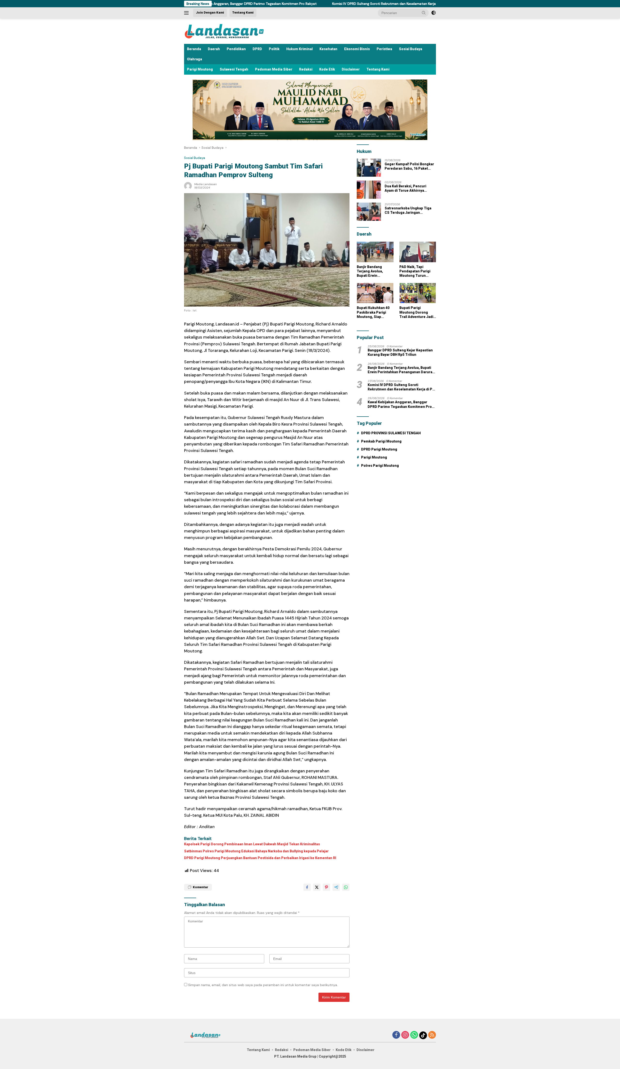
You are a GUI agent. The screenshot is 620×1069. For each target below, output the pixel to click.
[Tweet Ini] (316, 887)
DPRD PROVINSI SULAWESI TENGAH (391, 433)
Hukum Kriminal (299, 49)
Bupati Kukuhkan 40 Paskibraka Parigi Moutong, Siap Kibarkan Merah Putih (375, 312)
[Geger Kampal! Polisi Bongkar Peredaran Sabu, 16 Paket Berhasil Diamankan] (369, 167)
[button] (424, 12)
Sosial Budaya (410, 49)
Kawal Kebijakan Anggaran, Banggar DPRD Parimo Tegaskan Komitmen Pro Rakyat (400, 404)
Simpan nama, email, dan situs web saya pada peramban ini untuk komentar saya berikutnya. (263, 985)
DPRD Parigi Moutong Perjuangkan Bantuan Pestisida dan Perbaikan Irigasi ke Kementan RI (260, 858)
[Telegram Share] (336, 887)
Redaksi (305, 69)
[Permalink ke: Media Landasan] (188, 185)
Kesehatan (328, 49)
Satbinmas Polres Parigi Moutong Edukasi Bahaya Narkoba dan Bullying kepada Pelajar (256, 851)
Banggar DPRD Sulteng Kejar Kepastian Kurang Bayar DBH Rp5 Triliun (400, 352)
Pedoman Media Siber (273, 69)
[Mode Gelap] (433, 13)
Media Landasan (205, 184)
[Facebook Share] (307, 887)
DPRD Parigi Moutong (379, 449)
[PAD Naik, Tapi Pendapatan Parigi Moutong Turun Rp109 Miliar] (417, 252)
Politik (274, 49)
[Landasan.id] (230, 31)
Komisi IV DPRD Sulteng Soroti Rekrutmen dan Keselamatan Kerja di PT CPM (346, 3)
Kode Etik (327, 69)
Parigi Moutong (200, 69)
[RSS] (432, 1035)
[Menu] (187, 13)
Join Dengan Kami (210, 12)
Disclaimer (351, 69)
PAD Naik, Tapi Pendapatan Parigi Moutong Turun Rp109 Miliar (414, 271)
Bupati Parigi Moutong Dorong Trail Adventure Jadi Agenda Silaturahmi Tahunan (416, 312)
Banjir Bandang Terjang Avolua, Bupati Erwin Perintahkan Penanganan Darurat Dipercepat (374, 271)
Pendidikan (236, 49)
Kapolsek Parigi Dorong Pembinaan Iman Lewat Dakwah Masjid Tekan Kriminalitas (252, 844)
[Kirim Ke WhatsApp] (345, 887)
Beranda (194, 49)
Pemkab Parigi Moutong (381, 441)
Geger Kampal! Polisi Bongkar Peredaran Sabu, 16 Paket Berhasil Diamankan (409, 166)
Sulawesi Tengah (234, 69)
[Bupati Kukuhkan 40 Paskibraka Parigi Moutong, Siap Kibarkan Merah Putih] (375, 293)
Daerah (214, 49)
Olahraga (194, 59)
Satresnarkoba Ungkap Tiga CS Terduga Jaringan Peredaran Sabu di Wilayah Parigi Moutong (408, 210)
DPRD (257, 49)
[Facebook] (396, 1035)
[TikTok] (423, 1035)
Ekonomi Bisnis (357, 49)
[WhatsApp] (414, 1035)
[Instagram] (405, 1035)
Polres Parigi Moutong (380, 465)
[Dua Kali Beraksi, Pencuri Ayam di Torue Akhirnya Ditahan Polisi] (369, 190)
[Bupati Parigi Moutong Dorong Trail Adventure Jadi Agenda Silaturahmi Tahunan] (417, 293)
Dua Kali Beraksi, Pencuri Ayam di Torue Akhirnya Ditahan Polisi (405, 188)
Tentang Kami (243, 12)
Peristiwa (384, 49)
